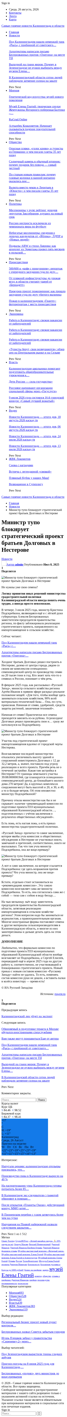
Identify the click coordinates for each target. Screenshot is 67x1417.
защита (45, 1270)
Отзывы (11, 1261)
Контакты (15, 12)
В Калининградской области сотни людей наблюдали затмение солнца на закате (35, 79)
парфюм (33, 1280)
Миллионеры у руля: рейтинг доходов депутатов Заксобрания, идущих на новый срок (36, 213)
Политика (15, 203)
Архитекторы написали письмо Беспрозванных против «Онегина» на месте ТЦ (37, 55)
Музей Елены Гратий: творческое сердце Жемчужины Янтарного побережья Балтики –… (37, 110)
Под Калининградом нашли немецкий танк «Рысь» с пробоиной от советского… (36, 43)
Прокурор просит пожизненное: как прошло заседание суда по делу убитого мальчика (37, 293)
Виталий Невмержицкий (40, 1244)
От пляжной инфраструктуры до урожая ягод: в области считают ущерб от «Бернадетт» (34, 281)
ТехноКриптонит (30, 1261)
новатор (38, 1276)
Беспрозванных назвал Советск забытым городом (33, 1331)
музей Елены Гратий (32, 1272)
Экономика (16, 313)
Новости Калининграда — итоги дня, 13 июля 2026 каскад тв (35, 447)
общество (47, 1276)
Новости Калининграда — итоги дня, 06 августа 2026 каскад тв (35, 428)
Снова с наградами (21, 465)
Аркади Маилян (21, 1244)
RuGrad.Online (18, 119)
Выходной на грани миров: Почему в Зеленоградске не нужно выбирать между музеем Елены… (35, 68)
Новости (14, 35)
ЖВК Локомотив (20, 458)
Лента (13, 16)
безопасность (34, 1264)
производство (43, 1280)
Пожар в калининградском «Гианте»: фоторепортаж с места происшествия (32, 302)
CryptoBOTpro (21, 1241)
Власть (13, 362)
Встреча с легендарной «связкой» (30, 471)
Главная (14, 32)
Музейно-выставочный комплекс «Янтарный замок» (41, 1251)
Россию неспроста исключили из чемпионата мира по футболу (30, 225)
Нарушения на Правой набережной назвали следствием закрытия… (29, 1226)
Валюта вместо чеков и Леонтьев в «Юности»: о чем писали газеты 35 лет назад (33, 191)
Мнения (14, 90)
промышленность (9, 1283)
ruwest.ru (60, 994)
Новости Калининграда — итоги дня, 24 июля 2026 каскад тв (35, 438)
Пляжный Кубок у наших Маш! (29, 477)
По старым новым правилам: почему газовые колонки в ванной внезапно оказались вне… (32, 178)
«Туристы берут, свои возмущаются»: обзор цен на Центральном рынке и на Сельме (36, 351)
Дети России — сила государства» (31, 381)
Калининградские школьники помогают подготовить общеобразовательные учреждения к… (34, 372)
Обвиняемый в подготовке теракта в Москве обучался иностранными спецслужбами (30, 1030)
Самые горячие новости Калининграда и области (32, 25)
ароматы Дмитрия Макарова (14, 1264)
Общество (15, 142)
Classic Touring (8, 1241)
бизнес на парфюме (33, 1270)
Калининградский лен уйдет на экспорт (26, 1016)
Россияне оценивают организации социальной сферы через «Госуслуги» (33, 389)
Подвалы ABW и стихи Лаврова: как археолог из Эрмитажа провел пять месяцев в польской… (37, 249)
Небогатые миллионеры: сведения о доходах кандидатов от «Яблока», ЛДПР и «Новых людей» (36, 236)
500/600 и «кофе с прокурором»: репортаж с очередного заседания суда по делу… (36, 270)
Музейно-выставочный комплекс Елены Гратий (22, 1254)
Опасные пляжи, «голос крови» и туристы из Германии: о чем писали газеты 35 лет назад (36, 152)
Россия (19, 1261)
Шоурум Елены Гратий (49, 1261)
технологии (23, 1283)
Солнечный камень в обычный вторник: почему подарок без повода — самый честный (34, 165)
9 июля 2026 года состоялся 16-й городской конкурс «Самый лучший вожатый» (36, 399)
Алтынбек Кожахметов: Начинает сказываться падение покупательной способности (32, 129)
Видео (13, 410)
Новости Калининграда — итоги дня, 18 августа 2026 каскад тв (35, 418)
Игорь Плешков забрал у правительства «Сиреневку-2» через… (26, 1340)
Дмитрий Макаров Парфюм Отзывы (26, 1248)
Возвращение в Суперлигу (26, 484)
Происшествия (18, 262)
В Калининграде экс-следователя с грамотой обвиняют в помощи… (29, 1197)
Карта (12, 19)
